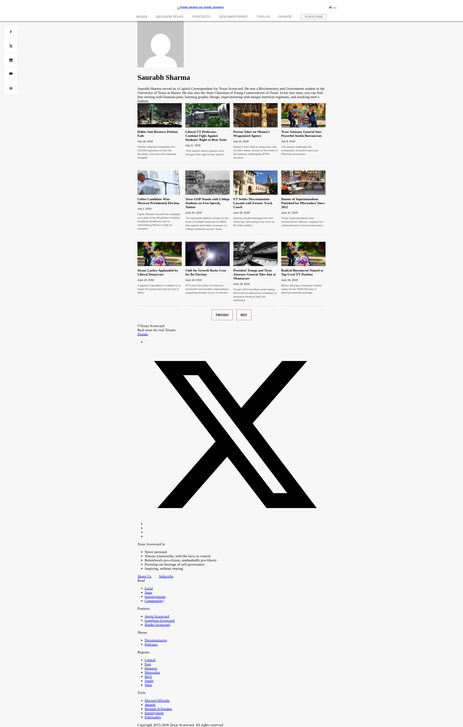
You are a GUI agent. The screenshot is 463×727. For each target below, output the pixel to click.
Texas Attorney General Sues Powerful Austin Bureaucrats (301, 134)
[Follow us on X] (235, 524)
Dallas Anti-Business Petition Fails (157, 134)
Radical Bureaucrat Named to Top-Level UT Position (302, 272)
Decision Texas (169, 16)
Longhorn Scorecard (160, 620)
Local (149, 588)
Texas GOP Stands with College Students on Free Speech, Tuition (207, 203)
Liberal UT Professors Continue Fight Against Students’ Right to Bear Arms (206, 136)
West (148, 685)
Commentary (154, 601)
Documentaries (233, 16)
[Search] (332, 6)
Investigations (155, 597)
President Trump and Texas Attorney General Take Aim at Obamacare (254, 274)
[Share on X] (11, 46)
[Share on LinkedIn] (11, 60)
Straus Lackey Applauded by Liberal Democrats (157, 272)
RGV (148, 676)
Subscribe (313, 16)
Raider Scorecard (157, 625)
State (148, 592)
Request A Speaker (158, 709)
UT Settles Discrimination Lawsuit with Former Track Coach (252, 203)
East (148, 664)
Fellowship (153, 717)
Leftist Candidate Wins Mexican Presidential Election (158, 201)
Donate (285, 16)
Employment (154, 713)
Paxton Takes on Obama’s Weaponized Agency (251, 134)
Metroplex (152, 672)
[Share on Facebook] (11, 32)
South (149, 681)
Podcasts (201, 16)
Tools (262, 16)
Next (244, 314)
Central (150, 660)
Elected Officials (157, 700)
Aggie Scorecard (157, 616)
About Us (144, 576)
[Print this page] (11, 88)
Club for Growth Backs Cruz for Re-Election (205, 272)
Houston (151, 668)
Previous (222, 314)
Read (140, 16)
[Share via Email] (11, 74)
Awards (150, 705)
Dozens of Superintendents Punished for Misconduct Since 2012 (303, 203)
